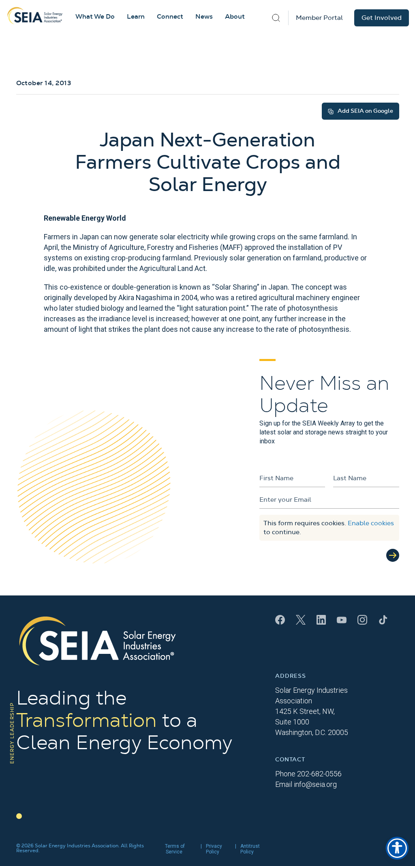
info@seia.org (315, 784)
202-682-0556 (319, 773)
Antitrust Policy (250, 849)
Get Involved (382, 18)
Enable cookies (371, 523)
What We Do (95, 16)
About (235, 16)
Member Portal (319, 18)
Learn (136, 16)
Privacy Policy (214, 849)
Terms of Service (175, 849)
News (204, 16)
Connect (170, 16)
